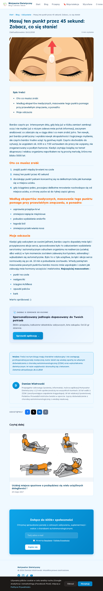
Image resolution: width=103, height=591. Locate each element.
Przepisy (56, 4)
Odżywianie (26, 15)
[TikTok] (27, 576)
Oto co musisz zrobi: (27, 98)
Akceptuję (85, 584)
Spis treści (19, 92)
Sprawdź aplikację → (28, 335)
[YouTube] (31, 576)
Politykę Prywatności (61, 540)
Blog (46, 4)
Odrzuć (70, 584)
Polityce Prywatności (20, 587)
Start (38, 4)
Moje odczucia (24, 112)
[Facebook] (19, 576)
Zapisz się (33, 547)
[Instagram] (23, 576)
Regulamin (48, 540)
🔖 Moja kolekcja (71, 4)
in (40, 411)
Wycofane (87, 4)
